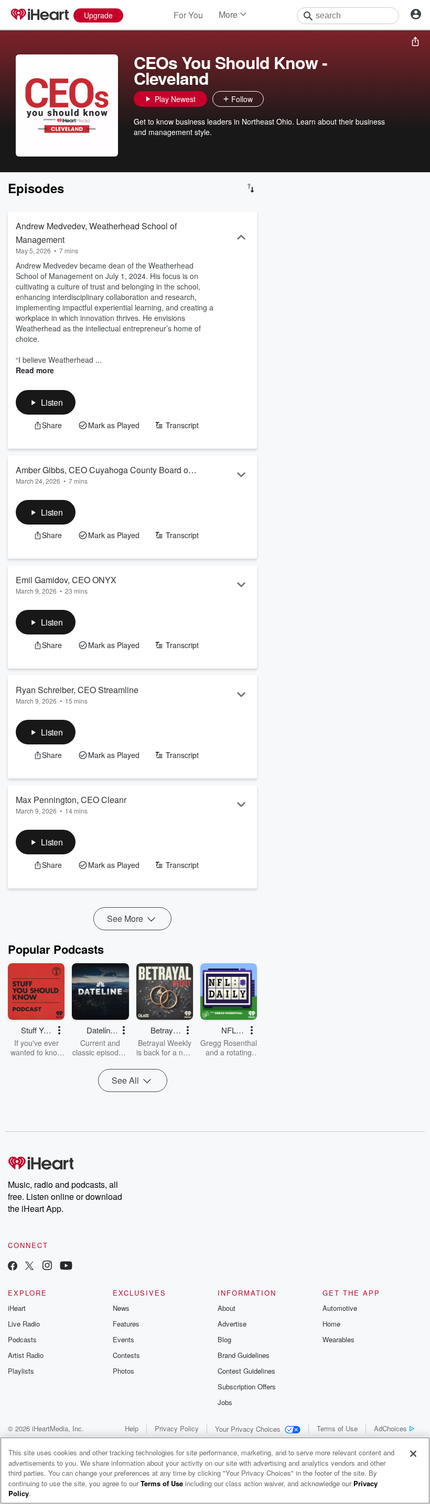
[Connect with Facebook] (12, 1267)
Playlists (21, 1371)
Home (331, 1324)
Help (131, 1428)
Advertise (232, 1324)
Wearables (338, 1339)
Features (126, 1324)
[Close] (413, 1453)
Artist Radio (26, 1355)
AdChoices (390, 1428)
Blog (224, 1339)
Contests (126, 1355)
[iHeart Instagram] (47, 1267)
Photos (123, 1371)
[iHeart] (39, 15)
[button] (274, 99)
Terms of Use (337, 1428)
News (121, 1308)
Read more (35, 370)
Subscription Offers (247, 1386)
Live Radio (24, 1324)
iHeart (17, 1308)
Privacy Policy (177, 1428)
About (226, 1308)
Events (123, 1339)
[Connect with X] (29, 1267)
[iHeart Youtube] (66, 1267)
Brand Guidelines (244, 1355)
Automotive (339, 1308)
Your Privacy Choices (248, 1429)
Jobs (225, 1402)
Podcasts (22, 1339)
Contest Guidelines (246, 1371)
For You (188, 15)
